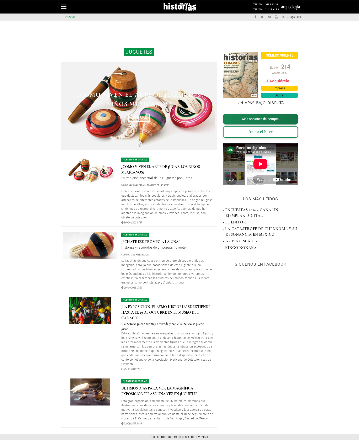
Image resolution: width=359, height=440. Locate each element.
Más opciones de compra (260, 119)
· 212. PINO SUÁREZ (240, 241)
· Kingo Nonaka (240, 247)
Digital (279, 95)
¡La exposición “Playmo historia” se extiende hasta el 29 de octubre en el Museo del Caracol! (165, 312)
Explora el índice (260, 132)
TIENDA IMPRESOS (265, 5)
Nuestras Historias (135, 159)
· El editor (234, 222)
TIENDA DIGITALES (266, 10)
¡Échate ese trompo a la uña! (139, 99)
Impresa (279, 88)
